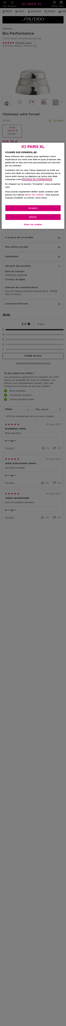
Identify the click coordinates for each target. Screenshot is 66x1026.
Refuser (33, 217)
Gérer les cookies (33, 224)
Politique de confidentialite (37, 180)
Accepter (33, 208)
